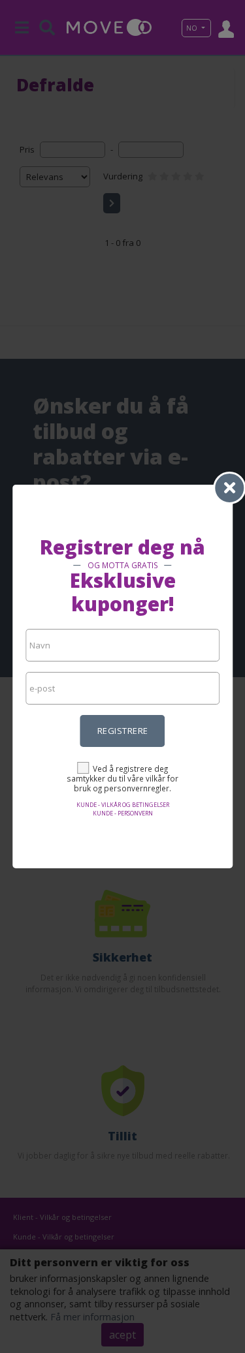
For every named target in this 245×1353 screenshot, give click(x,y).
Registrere (122, 731)
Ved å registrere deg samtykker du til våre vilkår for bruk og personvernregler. (122, 778)
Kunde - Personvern (123, 813)
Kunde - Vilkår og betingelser (122, 804)
